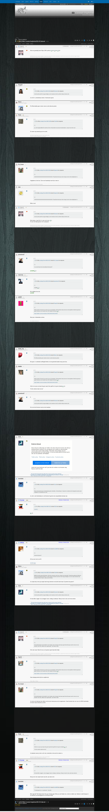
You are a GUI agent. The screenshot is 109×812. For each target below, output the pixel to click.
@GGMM (32, 270)
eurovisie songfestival (23, 39)
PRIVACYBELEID (19, 808)
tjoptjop (20, 366)
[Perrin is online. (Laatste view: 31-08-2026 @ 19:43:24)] (16, 115)
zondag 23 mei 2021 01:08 (45, 91)
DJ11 (19, 436)
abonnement (18, 43)
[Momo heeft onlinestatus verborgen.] (16, 102)
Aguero (20, 657)
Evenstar (56, 91)
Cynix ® (22, 46)
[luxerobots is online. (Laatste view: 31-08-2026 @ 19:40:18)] (16, 478)
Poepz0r (20, 84)
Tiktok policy (42, 457)
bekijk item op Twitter (60, 462)
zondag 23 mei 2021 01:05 (45, 572)
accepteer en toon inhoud (42, 462)
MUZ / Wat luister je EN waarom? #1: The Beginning (41, 475)
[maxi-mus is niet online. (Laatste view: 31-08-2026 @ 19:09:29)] (16, 275)
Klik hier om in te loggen (28, 4)
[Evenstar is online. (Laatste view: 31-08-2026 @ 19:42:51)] (16, 500)
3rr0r (19, 187)
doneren (86, 4)
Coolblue (27, 43)
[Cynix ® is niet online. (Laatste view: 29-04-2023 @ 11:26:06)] (16, 47)
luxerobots (20, 478)
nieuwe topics (90, 43)
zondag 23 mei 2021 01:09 (45, 281)
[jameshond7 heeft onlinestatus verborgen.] (16, 254)
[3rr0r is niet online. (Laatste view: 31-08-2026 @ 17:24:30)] (16, 187)
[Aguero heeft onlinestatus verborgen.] (16, 657)
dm (58, 1)
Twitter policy (35, 457)
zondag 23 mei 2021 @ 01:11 (75, 436)
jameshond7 (21, 254)
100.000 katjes (33, 562)
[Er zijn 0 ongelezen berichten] (89, 1)
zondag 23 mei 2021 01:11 (45, 506)
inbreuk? (91, 4)
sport (23, 1)
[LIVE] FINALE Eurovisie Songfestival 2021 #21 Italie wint (32, 41)
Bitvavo (31, 43)
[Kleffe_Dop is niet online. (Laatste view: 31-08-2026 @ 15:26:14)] (16, 349)
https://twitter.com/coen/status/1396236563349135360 (46, 313)
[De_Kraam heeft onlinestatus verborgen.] (16, 164)
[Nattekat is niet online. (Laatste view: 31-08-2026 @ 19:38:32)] (16, 543)
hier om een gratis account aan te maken (42, 4)
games (26, 1)
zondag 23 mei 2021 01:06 (45, 484)
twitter (36, 509)
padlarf (20, 297)
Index (16, 39)
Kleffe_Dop (21, 348)
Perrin (19, 115)
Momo (19, 102)
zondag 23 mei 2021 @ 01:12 (75, 631)
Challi (55, 121)
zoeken (54, 1)
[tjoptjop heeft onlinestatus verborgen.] (16, 366)
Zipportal (56, 170)
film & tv (31, 1)
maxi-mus (20, 275)
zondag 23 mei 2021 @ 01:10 (75, 274)
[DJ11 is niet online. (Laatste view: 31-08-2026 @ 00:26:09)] (16, 437)
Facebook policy (59, 457)
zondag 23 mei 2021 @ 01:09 (75, 46)
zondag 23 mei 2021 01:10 (45, 638)
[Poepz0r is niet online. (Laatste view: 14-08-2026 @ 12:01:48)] (16, 85)
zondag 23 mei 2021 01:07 (45, 260)
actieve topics (83, 43)
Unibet (23, 43)
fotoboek (46, 1)
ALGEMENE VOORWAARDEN (30, 808)
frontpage (18, 1)
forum (41, 1)
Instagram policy (50, 457)
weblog (36, 1)
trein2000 (56, 548)
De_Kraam (21, 164)
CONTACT (40, 808)
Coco (55, 484)
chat (50, 1)
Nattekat (22, 542)
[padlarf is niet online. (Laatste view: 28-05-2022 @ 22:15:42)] (16, 297)
